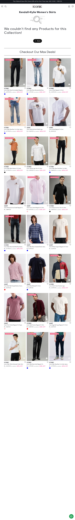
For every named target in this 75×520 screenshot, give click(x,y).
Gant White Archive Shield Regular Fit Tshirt (13, 207)
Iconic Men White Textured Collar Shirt (13, 364)
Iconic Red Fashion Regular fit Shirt (35, 325)
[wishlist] (73, 6)
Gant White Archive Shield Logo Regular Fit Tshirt (34, 129)
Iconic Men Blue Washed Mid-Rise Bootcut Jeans (35, 90)
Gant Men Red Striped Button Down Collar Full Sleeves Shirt (13, 286)
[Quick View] (24, 84)
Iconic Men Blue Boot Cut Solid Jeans (13, 129)
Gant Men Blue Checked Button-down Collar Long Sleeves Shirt (36, 247)
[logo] (37, 6)
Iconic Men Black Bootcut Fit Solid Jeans (12, 168)
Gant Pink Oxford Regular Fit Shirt (35, 207)
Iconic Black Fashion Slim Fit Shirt (57, 207)
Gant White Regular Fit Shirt (56, 129)
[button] (2, 6)
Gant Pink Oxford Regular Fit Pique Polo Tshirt (13, 325)
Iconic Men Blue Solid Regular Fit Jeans (35, 364)
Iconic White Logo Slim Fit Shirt (34, 168)
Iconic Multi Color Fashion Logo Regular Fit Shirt (57, 286)
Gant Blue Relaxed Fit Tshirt (34, 286)
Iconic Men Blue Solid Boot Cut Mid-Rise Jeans (58, 168)
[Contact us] (71, 516)
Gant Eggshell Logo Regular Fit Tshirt (58, 325)
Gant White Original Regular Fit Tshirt (58, 246)
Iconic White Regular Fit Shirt (56, 90)
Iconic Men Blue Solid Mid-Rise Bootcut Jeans (13, 247)
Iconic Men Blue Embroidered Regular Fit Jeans (13, 90)
